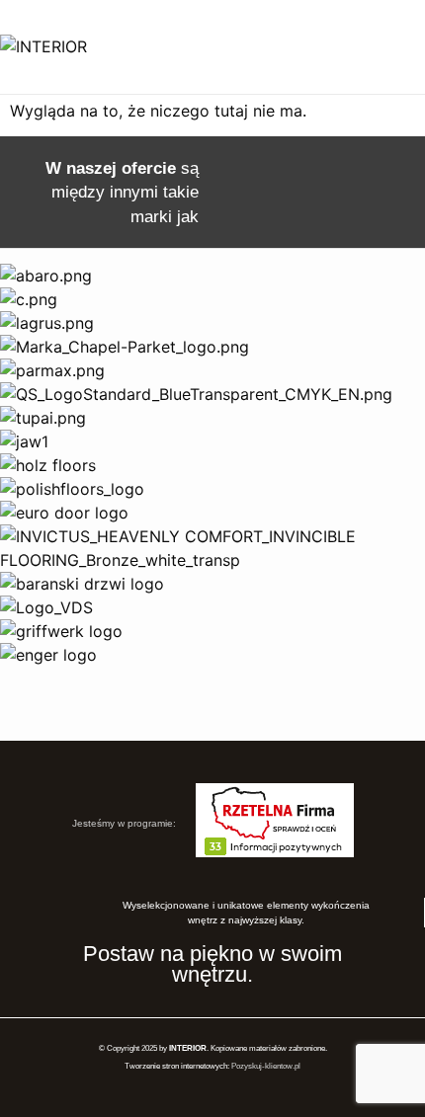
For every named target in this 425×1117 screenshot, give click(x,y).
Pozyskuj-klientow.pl (265, 1066)
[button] (389, 47)
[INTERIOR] (43, 46)
